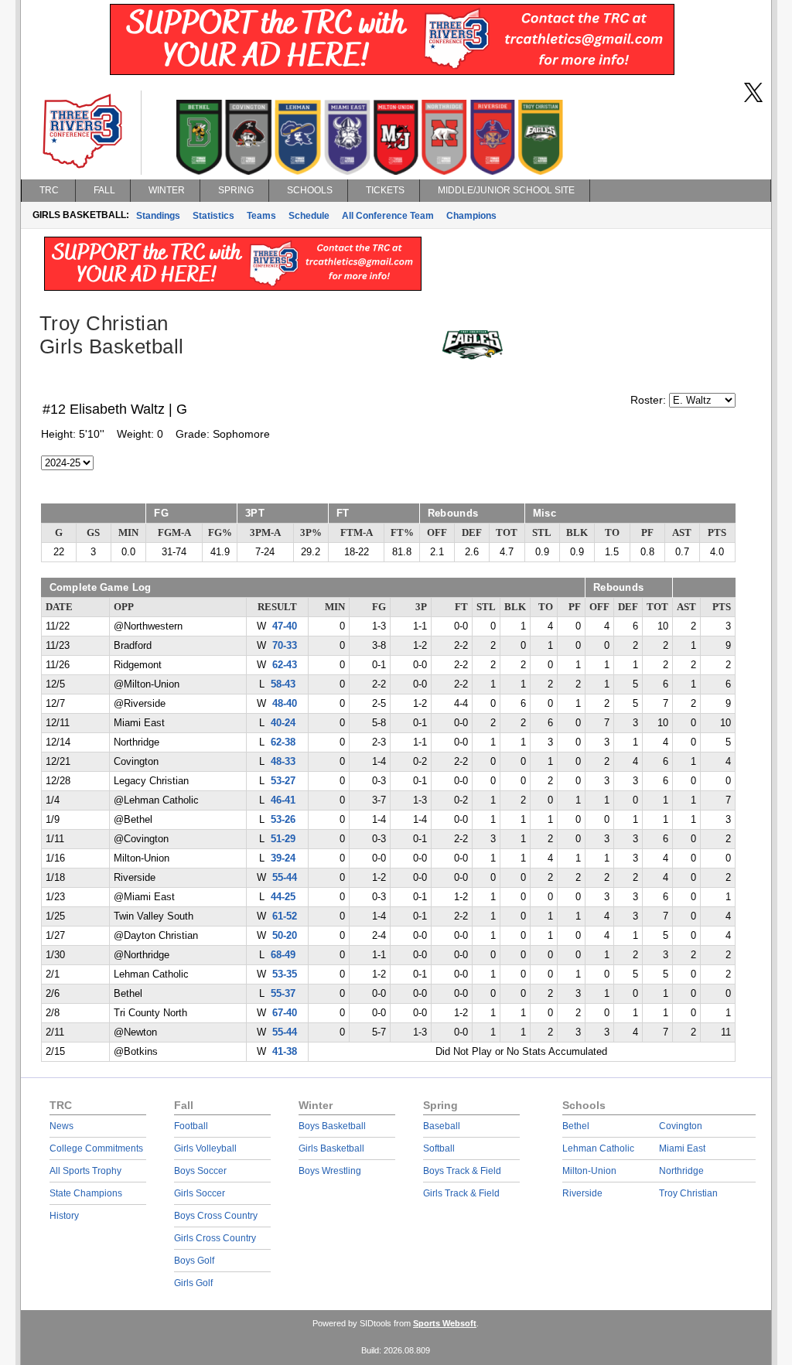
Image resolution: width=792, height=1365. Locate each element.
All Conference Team (388, 215)
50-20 (284, 935)
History (64, 1215)
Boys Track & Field (462, 1170)
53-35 (284, 974)
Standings (158, 215)
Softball (439, 1148)
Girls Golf (193, 1283)
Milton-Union (589, 1170)
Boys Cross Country (216, 1215)
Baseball (441, 1126)
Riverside (582, 1193)
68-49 (283, 955)
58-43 (283, 684)
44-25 (283, 897)
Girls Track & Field (461, 1193)
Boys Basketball (332, 1126)
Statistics (213, 215)
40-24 (283, 723)
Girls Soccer (199, 1193)
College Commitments (96, 1148)
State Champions (86, 1193)
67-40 (284, 1013)
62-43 (284, 665)
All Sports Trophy (85, 1170)
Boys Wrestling (330, 1170)
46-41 (283, 800)
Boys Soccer (200, 1170)
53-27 (283, 781)
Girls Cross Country (215, 1238)
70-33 (284, 645)
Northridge (681, 1170)
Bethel (575, 1126)
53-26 (283, 819)
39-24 (283, 858)
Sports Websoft (444, 1323)
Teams (261, 215)
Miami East (682, 1148)
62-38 (283, 742)
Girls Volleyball (205, 1148)
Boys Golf (194, 1260)
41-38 (284, 1051)
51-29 (283, 839)
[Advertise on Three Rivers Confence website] (392, 71)
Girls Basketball (331, 1148)
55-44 (284, 877)
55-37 (283, 993)
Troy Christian (688, 1193)
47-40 (284, 626)
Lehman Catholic (598, 1148)
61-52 (284, 916)
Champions (471, 215)
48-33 (283, 761)
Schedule (308, 215)
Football (191, 1126)
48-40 (284, 703)
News (61, 1126)
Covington (680, 1126)
